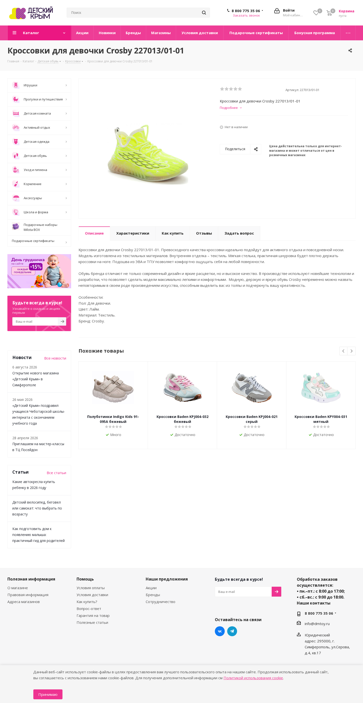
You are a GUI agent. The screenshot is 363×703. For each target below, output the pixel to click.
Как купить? (87, 601)
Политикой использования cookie (253, 677)
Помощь (85, 579)
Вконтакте (220, 631)
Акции (151, 587)
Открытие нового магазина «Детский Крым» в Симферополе (35, 379)
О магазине (17, 587)
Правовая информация (27, 594)
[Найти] (204, 13)
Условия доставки (92, 594)
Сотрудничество (160, 601)
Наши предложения (167, 579)
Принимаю (48, 694)
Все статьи (56, 472)
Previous (344, 351)
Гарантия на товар (93, 615)
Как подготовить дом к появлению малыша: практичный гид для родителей (38, 534)
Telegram (232, 631)
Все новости (55, 358)
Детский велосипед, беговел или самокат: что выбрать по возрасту (37, 508)
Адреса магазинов (23, 601)
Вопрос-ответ (89, 608)
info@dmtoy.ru (317, 623)
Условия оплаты (91, 587)
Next (351, 351)
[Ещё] (348, 32)
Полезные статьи (92, 622)
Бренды (153, 594)
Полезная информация (31, 579)
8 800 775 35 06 (246, 10)
